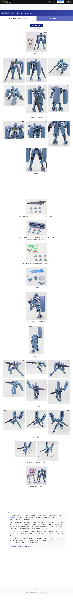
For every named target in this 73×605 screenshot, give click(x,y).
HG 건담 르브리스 (14, 517)
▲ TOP (36, 589)
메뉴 (69, 1)
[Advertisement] (36, 7)
